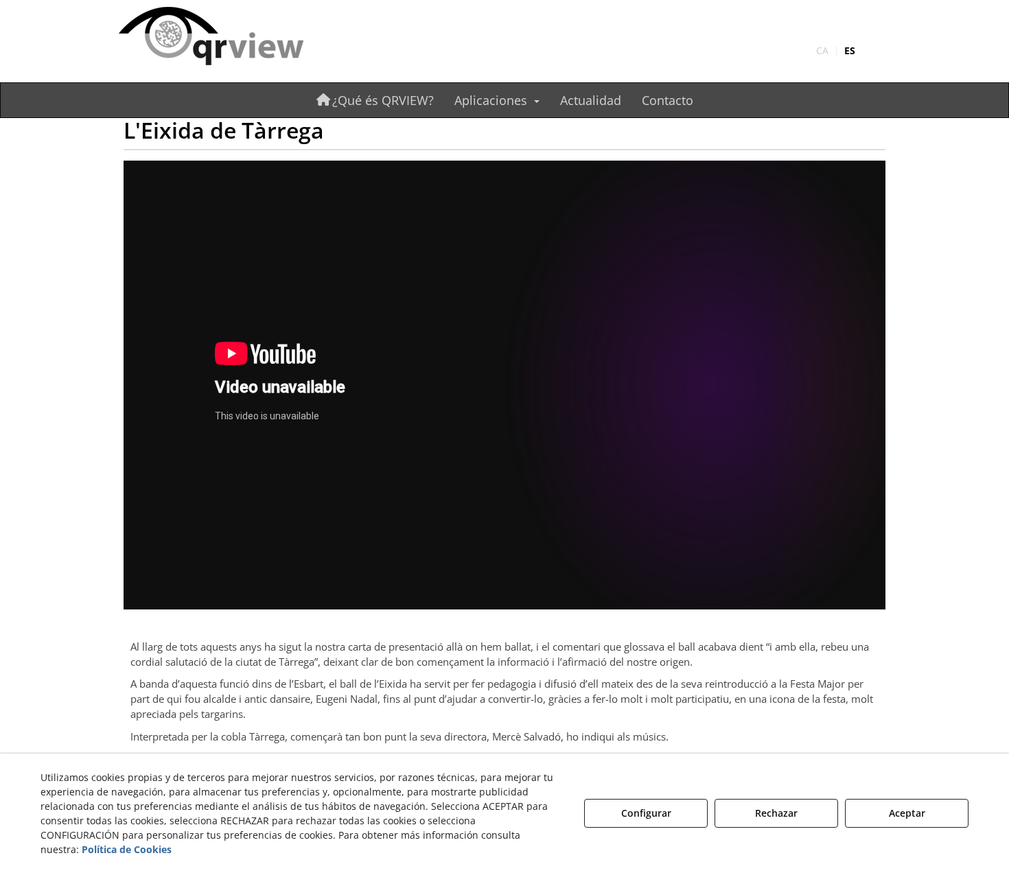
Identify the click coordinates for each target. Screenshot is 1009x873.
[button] (238, 37)
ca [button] (822, 50)
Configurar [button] (646, 812)
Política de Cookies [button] (127, 849)
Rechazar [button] (776, 812)
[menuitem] (836, 50)
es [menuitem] (849, 50)
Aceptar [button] (907, 812)
